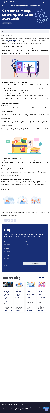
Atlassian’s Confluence (11, 40)
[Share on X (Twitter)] (8, 220)
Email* (5, 262)
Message (25, 241)
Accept (45, 407)
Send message (35, 263)
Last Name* (7, 248)
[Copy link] (15, 220)
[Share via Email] (12, 220)
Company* (6, 255)
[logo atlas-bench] (9, 2)
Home (4, 5)
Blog (8, 5)
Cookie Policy (15, 411)
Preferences (32, 407)
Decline (39, 407)
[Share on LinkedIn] (5, 220)
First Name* (7, 241)
